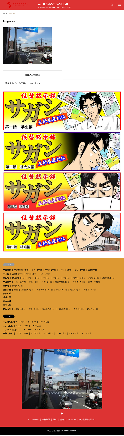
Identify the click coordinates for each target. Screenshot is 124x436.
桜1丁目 (46, 278)
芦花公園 (7, 297)
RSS (62, 413)
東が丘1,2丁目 (48, 309)
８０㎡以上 (74, 333)
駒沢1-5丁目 (92, 309)
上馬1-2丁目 (36, 270)
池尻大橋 (7, 289)
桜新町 (6, 285)
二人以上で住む (10, 329)
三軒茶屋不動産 (54, 431)
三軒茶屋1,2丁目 (21, 270)
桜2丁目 (56, 278)
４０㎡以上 (36, 325)
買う (55, 419)
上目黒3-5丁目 (27, 289)
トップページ (33, 419)
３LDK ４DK (22, 333)
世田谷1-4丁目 (18, 278)
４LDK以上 (35, 333)
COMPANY (71, 419)
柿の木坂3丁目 (64, 309)
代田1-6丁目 (31, 274)
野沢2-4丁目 (79, 309)
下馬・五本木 (20, 281)
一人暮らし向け (10, 321)
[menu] (119, 5)
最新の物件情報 (33, 74)
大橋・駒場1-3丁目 (45, 289)
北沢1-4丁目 (45, 274)
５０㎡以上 (40, 329)
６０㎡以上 (48, 333)
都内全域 (7, 301)
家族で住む (8, 333)
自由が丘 (7, 293)
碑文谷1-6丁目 (79, 281)
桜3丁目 (66, 278)
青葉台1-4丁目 (90, 289)
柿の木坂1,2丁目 (62, 281)
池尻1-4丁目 (75, 289)
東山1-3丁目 (61, 289)
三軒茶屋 (7, 270)
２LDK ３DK (26, 329)
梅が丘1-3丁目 (79, 278)
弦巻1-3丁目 (34, 309)
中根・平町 (33, 281)
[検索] (112, 5)
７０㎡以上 (61, 333)
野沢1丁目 (92, 270)
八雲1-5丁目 (46, 281)
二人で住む (8, 325)
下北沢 (6, 274)
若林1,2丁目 (80, 270)
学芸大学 (7, 281)
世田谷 (6, 278)
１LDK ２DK (22, 325)
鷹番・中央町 (94, 281)
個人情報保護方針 (87, 419)
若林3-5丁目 (93, 278)
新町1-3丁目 (17, 285)
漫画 (62, 419)
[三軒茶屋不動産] (62, 407)
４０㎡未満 (44, 321)
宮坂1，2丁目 (34, 278)
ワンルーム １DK (28, 321)
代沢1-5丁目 (17, 274)
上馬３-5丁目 (20, 309)
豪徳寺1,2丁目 (108, 278)
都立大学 (7, 305)
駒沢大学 (7, 309)
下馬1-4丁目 (50, 270)
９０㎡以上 (86, 333)
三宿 (16, 289)
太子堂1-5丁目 (65, 270)
